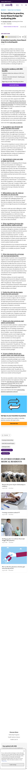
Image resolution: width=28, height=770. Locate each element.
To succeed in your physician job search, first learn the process (12, 127)
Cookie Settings (13, 764)
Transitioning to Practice (11, 26)
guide (5, 92)
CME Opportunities (6, 446)
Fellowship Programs (14, 734)
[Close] (24, 751)
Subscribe (22, 26)
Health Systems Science (14, 737)
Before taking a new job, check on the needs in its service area (12, 193)
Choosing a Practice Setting (7, 440)
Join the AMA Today (14, 85)
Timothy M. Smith (6, 21)
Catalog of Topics (5, 453)
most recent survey (19, 54)
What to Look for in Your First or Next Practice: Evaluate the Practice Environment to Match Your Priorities (13, 102)
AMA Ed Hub (16, 111)
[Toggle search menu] (22, 5)
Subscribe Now (14, 423)
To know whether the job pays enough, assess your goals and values (12, 354)
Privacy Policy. (4, 761)
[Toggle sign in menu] (26, 5)
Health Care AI (14, 739)
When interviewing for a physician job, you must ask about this (12, 255)
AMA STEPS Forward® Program (8, 443)
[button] (14, 1)
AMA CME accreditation (16, 122)
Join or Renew (17, 5)
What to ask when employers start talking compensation (12, 322)
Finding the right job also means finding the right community (12, 293)
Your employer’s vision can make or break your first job (12, 160)
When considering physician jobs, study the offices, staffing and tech (12, 224)
